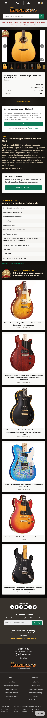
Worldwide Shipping (35, 693)
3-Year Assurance (35, 700)
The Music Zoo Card (11, 693)
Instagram (30, 607)
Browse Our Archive (23, 669)
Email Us (23, 658)
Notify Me (23, 124)
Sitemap (12, 700)
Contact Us (35, 682)
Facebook (17, 607)
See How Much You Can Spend (23, 638)
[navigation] (6, 3)
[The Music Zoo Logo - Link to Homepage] (23, 9)
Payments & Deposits (35, 689)
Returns (35, 696)
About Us (12, 682)
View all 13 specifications (13, 264)
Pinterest (35, 607)
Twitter (21, 607)
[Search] (41, 16)
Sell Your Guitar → (23, 188)
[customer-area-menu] (29, 3)
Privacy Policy (16, 710)
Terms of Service (25, 710)
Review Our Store (11, 696)
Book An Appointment (11, 685)
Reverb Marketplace (12, 607)
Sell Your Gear (35, 685)
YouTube (26, 607)
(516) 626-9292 (33, 128)
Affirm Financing (11, 689)
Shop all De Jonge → (23, 102)
